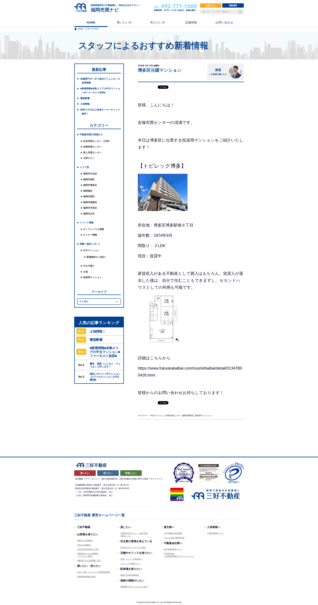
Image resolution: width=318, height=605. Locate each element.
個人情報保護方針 (110, 479)
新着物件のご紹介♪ (96, 257)
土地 (85, 271)
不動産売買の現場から (91, 134)
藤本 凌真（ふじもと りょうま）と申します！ (105, 365)
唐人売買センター (92, 152)
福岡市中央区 (90, 173)
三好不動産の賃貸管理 (173, 533)
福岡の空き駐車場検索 (129, 575)
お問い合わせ (224, 22)
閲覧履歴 (233, 5)
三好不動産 (83, 527)
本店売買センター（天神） (97, 141)
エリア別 (84, 167)
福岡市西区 (89, 196)
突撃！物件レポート (90, 244)
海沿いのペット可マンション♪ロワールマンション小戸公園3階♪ (105, 376)
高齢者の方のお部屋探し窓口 (89, 561)
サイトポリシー (92, 479)
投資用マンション (92, 277)
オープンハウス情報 (93, 229)
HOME (90, 22)
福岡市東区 (89, 179)
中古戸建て (89, 266)
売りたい (108, 473)
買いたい (85, 473)
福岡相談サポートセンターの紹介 (134, 587)
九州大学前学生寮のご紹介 (88, 549)
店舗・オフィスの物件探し (131, 559)
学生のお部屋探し (84, 545)
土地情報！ (86, 104)
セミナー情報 (90, 234)
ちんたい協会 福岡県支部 (174, 538)
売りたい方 (157, 22)
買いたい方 (124, 22)
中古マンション (91, 250)
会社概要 (79, 479)
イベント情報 (87, 222)
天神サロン (89, 158)
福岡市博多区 (90, 185)
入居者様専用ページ (215, 533)
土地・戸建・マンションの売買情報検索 (93, 572)
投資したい (131, 473)
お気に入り (211, 5)
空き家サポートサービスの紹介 (133, 547)
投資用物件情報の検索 (86, 577)
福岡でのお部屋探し (85, 541)
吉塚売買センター (92, 146)
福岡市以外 (89, 213)
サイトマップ (156, 479)
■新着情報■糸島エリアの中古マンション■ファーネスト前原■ (105, 352)
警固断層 (85, 98)
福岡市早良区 (90, 208)
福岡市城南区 (90, 202)
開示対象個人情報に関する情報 (134, 479)
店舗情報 (191, 22)
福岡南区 (87, 190)
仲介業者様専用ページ (173, 549)
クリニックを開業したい (130, 563)
